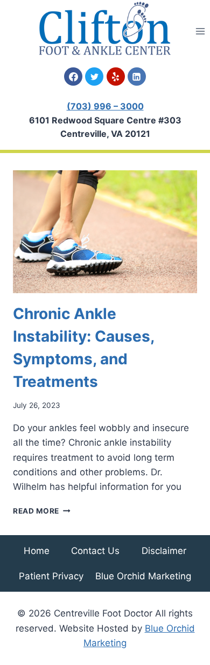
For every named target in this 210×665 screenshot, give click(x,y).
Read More (42, 511)
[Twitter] (94, 76)
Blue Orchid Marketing (143, 576)
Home (37, 550)
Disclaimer (164, 550)
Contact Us (95, 550)
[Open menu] (200, 31)
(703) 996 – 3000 (105, 106)
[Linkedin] (137, 76)
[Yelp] (116, 76)
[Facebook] (73, 76)
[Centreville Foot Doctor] (105, 28)
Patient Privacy (51, 576)
